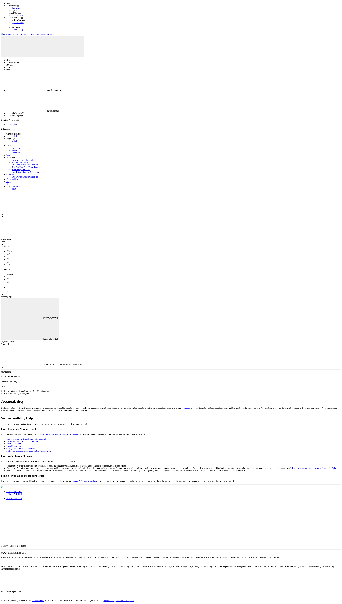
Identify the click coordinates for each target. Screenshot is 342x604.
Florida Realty (38, 600)
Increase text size (13, 444)
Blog (8, 181)
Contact (9, 184)
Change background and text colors (21, 448)
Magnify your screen (15, 446)
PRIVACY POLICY (15, 494)
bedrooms (5, 246)
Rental (14, 150)
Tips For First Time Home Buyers (26, 167)
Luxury (9, 155)
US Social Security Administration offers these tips (58, 434)
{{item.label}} (18, 15)
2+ (10, 257)
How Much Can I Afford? (23, 160)
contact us (186, 408)
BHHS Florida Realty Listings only (16, 393)
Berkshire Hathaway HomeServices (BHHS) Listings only (25, 391)
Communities (12, 179)
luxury (4, 386)
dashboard (16, 8)
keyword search (7, 341)
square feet (5, 292)
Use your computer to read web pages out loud (26, 439)
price (3, 242)
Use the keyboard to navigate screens (22, 441)
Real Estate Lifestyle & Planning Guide (28, 172)
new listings (6, 372)
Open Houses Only (9, 381)
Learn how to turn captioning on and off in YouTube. (314, 468)
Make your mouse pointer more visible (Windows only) (29, 451)
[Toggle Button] (42, 46)
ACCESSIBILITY (14, 498)
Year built (5, 344)
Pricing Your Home (20, 162)
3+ (10, 259)
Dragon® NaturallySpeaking (85, 481)
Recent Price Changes (10, 376)
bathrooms (5, 269)
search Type (6, 239)
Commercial (17, 153)
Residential (16, 148)
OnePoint (10, 174)
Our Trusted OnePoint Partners (25, 177)
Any (11, 251)
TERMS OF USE (14, 491)
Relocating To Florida (21, 169)
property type (6, 297)
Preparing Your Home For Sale (25, 165)
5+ (10, 265)
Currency (16, 186)
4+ (10, 262)
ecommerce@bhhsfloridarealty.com (119, 600)
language (15, 189)
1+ (10, 254)
